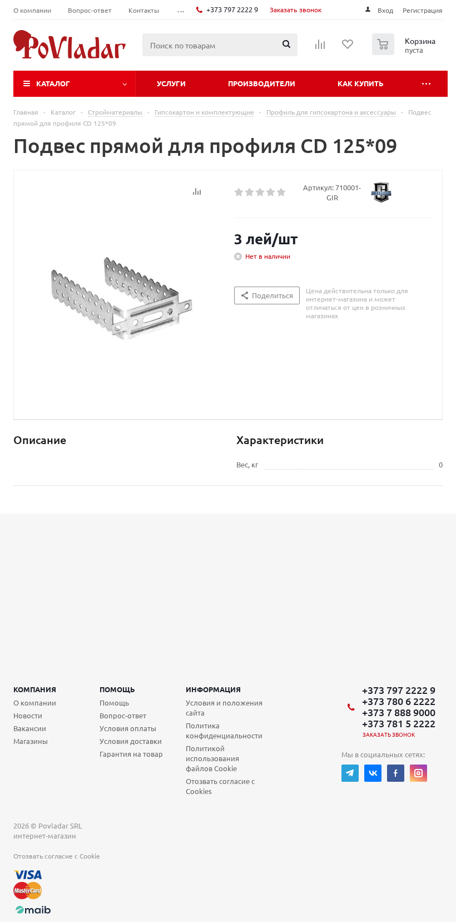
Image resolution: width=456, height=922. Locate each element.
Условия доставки (131, 741)
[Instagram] (418, 773)
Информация (213, 689)
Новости (27, 715)
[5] (281, 192)
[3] (260, 192)
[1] (239, 192)
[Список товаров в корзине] (405, 51)
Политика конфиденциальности (224, 730)
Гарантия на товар (131, 753)
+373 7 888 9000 (398, 712)
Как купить (361, 83)
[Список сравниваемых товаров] (320, 47)
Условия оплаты (128, 728)
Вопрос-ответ (123, 715)
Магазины (30, 741)
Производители (261, 83)
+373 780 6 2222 (398, 701)
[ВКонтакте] (372, 773)
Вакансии (29, 728)
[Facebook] (395, 773)
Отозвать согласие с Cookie (56, 855)
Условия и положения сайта (224, 707)
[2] (250, 192)
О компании (34, 702)
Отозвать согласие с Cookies (220, 786)
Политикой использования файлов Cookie (212, 758)
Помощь (117, 689)
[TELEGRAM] (350, 773)
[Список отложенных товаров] (348, 47)
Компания (34, 689)
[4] (271, 192)
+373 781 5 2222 (398, 723)
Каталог (53, 83)
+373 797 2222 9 (232, 9)
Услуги (171, 83)
